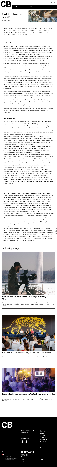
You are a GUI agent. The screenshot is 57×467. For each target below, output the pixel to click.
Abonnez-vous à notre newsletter (28, 431)
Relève (42, 433)
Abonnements (44, 439)
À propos (43, 437)
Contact (43, 448)
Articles (42, 435)
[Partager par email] (56, 233)
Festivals (43, 431)
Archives (47, 7)
